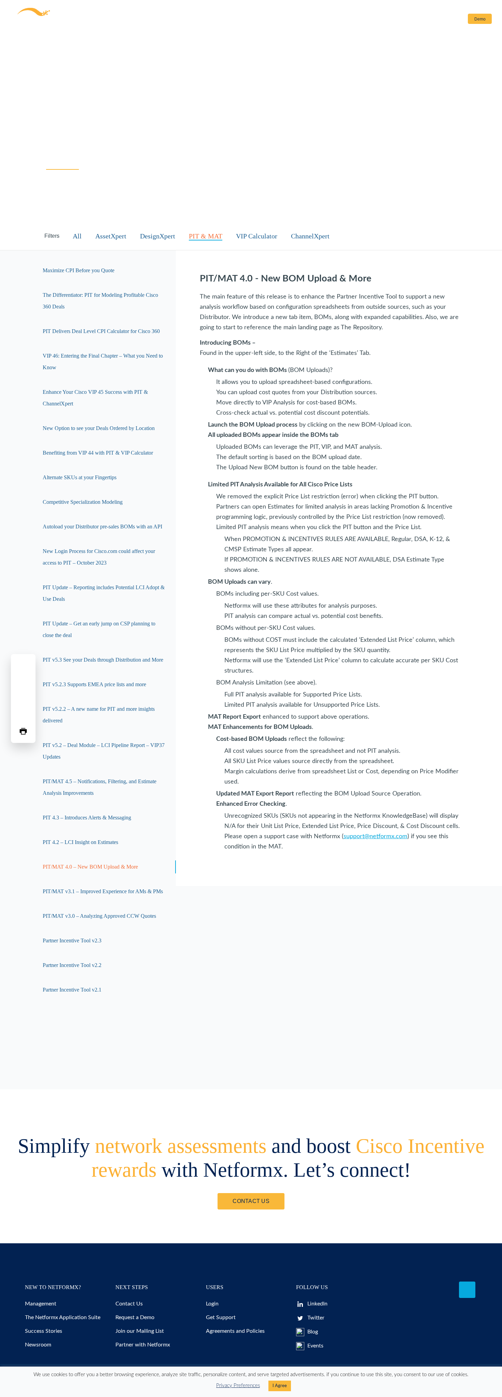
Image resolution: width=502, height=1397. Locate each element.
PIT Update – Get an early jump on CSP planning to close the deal (99, 629)
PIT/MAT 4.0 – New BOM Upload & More (90, 867)
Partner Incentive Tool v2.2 (72, 965)
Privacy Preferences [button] (238, 1385)
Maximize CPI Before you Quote (78, 270)
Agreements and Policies (235, 1331)
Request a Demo (134, 1317)
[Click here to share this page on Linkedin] (23, 698)
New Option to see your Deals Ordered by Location (99, 428)
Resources (152, 19)
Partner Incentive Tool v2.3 (72, 940)
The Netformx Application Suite (62, 1317)
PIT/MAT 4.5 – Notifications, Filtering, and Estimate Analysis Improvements (99, 787)
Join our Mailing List (139, 1331)
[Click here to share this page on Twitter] (23, 682)
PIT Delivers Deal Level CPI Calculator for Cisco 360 (101, 331)
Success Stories (43, 1331)
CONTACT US (251, 1201)
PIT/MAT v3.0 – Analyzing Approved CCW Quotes (99, 916)
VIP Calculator (256, 236)
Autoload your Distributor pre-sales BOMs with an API (102, 526)
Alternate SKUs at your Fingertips (79, 477)
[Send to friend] (23, 715)
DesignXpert (157, 236)
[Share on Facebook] (23, 666)
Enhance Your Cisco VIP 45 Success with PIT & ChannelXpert (95, 397)
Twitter (315, 1317)
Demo (480, 19)
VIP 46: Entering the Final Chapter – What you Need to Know (103, 361)
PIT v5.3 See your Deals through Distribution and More (103, 660)
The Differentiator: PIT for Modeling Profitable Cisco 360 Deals (100, 300)
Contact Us (263, 19)
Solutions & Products (101, 19)
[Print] (23, 731)
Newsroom (38, 1344)
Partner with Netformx (142, 1344)
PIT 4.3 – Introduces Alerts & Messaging (87, 817)
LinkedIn (316, 1303)
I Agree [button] (280, 1386)
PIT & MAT (205, 236)
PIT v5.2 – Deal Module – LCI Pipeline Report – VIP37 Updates (104, 751)
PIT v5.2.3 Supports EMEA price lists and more (94, 684)
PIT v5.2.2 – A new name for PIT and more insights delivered (99, 714)
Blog (312, 1331)
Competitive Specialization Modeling (83, 502)
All (77, 236)
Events (314, 1345)
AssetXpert (110, 236)
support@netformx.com (375, 836)
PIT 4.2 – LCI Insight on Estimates (80, 842)
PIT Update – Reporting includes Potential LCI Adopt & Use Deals (104, 593)
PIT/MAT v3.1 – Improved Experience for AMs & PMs (103, 891)
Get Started (193, 19)
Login (449, 19)
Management (40, 1303)
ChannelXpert (310, 236)
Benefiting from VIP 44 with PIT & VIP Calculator (98, 453)
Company (224, 19)
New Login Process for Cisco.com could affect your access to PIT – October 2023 (99, 557)
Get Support (221, 1317)
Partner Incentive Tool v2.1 (72, 990)
